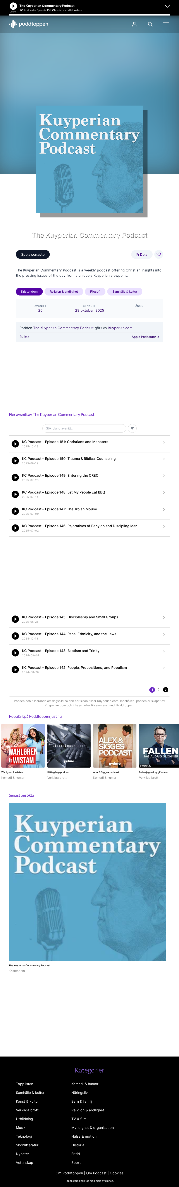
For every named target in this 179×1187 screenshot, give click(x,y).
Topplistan (24, 1084)
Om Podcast (96, 1173)
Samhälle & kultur (124, 291)
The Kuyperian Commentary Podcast (63, 328)
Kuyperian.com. (120, 328)
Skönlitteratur (27, 1145)
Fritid (75, 1154)
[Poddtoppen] (28, 24)
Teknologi (24, 1136)
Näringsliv (79, 1092)
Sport (76, 1162)
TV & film (78, 1119)
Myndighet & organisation (92, 1127)
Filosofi (95, 291)
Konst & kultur (27, 1101)
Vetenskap (24, 1162)
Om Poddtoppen (69, 1173)
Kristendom (29, 291)
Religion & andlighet (64, 291)
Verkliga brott (27, 1110)
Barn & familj (81, 1101)
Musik (21, 1127)
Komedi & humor (84, 1084)
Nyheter (22, 1154)
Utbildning (24, 1119)
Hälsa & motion (83, 1136)
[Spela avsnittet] (15, 444)
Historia (77, 1145)
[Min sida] (134, 24)
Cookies (116, 1173)
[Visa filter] (132, 428)
